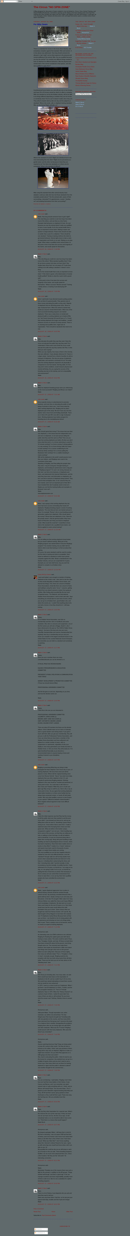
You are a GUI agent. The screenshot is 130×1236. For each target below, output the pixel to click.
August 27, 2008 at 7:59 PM (49, 1070)
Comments (40, 1233)
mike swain (41, 214)
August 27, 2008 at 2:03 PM (49, 610)
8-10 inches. (79, 47)
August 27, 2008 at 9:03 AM (49, 496)
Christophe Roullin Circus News (84, 66)
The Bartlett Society (81, 80)
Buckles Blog (79, 64)
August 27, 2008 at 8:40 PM (49, 1183)
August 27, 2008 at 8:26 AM (49, 422)
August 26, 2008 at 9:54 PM (49, 378)
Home (53, 1211)
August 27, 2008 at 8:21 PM (49, 1160)
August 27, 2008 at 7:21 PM (49, 965)
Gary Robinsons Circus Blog (83, 69)
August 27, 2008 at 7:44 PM (49, 1034)
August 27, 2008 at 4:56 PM (49, 806)
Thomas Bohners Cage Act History (85, 83)
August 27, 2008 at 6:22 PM (49, 883)
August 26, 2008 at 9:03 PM (49, 331)
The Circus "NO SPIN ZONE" (52, 7)
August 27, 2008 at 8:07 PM (49, 1124)
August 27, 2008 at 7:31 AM (49, 394)
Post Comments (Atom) (49, 1215)
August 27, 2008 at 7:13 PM (49, 927)
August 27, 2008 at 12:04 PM (49, 569)
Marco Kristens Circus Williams (84, 73)
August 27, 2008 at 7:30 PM (49, 1005)
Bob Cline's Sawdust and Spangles (85, 62)
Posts (38, 1229)
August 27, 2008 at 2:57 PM (49, 760)
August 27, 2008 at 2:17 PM (49, 647)
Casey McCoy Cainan (44, 574)
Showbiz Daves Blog (81, 78)
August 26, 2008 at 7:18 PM (49, 249)
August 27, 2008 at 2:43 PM (49, 700)
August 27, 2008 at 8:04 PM (49, 1101)
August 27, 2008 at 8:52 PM (49, 1204)
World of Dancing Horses (83, 85)
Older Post (69, 1211)
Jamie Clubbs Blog (81, 71)
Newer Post (37, 1211)
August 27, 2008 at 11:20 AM (49, 529)
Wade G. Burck (42, 254)
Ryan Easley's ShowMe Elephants (85, 76)
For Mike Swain (41, 24)
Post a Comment (39, 1208)
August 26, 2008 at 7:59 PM (49, 291)
